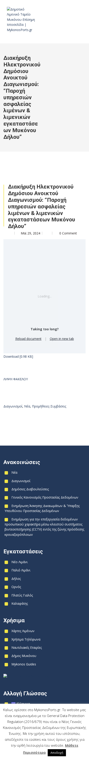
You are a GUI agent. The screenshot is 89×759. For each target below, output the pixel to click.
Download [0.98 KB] (18, 356)
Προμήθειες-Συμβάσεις (49, 406)
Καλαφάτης (19, 603)
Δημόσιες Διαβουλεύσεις (30, 489)
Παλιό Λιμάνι (20, 570)
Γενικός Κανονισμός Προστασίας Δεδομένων (44, 497)
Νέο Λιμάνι (19, 562)
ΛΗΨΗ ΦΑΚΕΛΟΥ (15, 379)
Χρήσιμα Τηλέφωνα (25, 639)
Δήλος (16, 578)
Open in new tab (62, 338)
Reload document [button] (28, 338)
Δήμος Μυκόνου (23, 656)
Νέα (27, 406)
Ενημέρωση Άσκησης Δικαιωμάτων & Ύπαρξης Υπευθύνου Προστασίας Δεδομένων (42, 508)
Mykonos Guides (23, 664)
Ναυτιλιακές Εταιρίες (26, 647)
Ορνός (16, 587)
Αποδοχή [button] (56, 753)
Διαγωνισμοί (12, 406)
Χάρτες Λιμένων (22, 631)
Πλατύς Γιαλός (22, 595)
